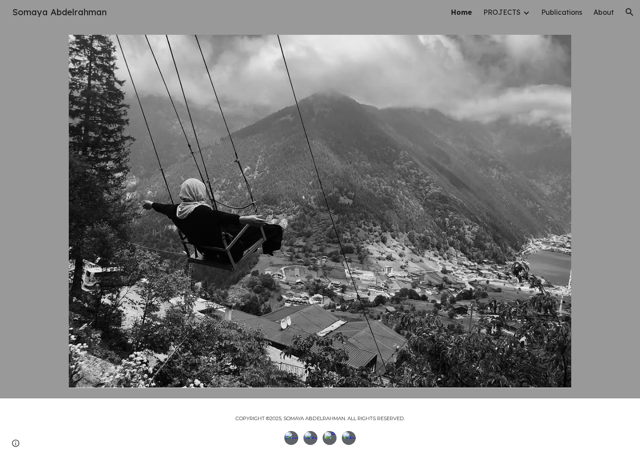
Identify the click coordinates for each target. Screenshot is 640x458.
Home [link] (461, 12)
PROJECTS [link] (502, 12)
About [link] (603, 12)
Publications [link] (561, 12)
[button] (629, 12)
